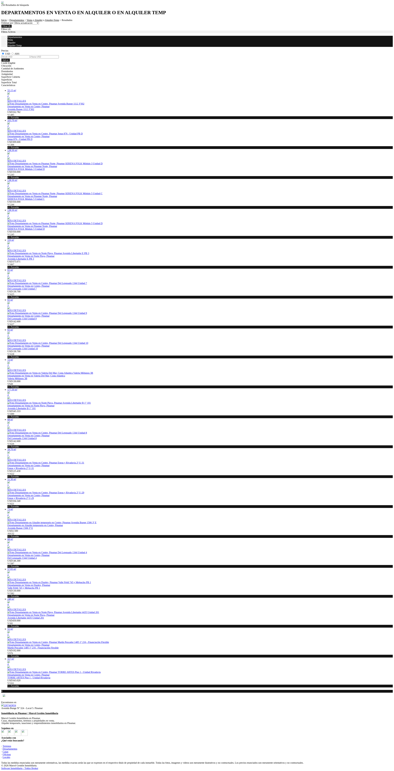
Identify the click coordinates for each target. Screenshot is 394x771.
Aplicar (5, 60)
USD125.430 (13, 474)
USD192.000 (13, 653)
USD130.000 (13, 384)
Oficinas (7, 754)
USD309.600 (13, 145)
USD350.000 (13, 175)
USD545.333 (13, 414)
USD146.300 (13, 563)
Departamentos (16, 20)
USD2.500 (13, 534)
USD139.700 (13, 294)
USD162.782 (13, 115)
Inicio (4, 20)
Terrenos (7, 746)
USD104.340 (13, 504)
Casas (5, 751)
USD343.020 (13, 683)
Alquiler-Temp (52, 20)
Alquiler (38, 20)
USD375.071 (13, 264)
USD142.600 (13, 324)
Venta (29, 20)
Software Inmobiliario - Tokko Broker (19, 768)
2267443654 (10, 705)
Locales (6, 757)
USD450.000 (13, 623)
